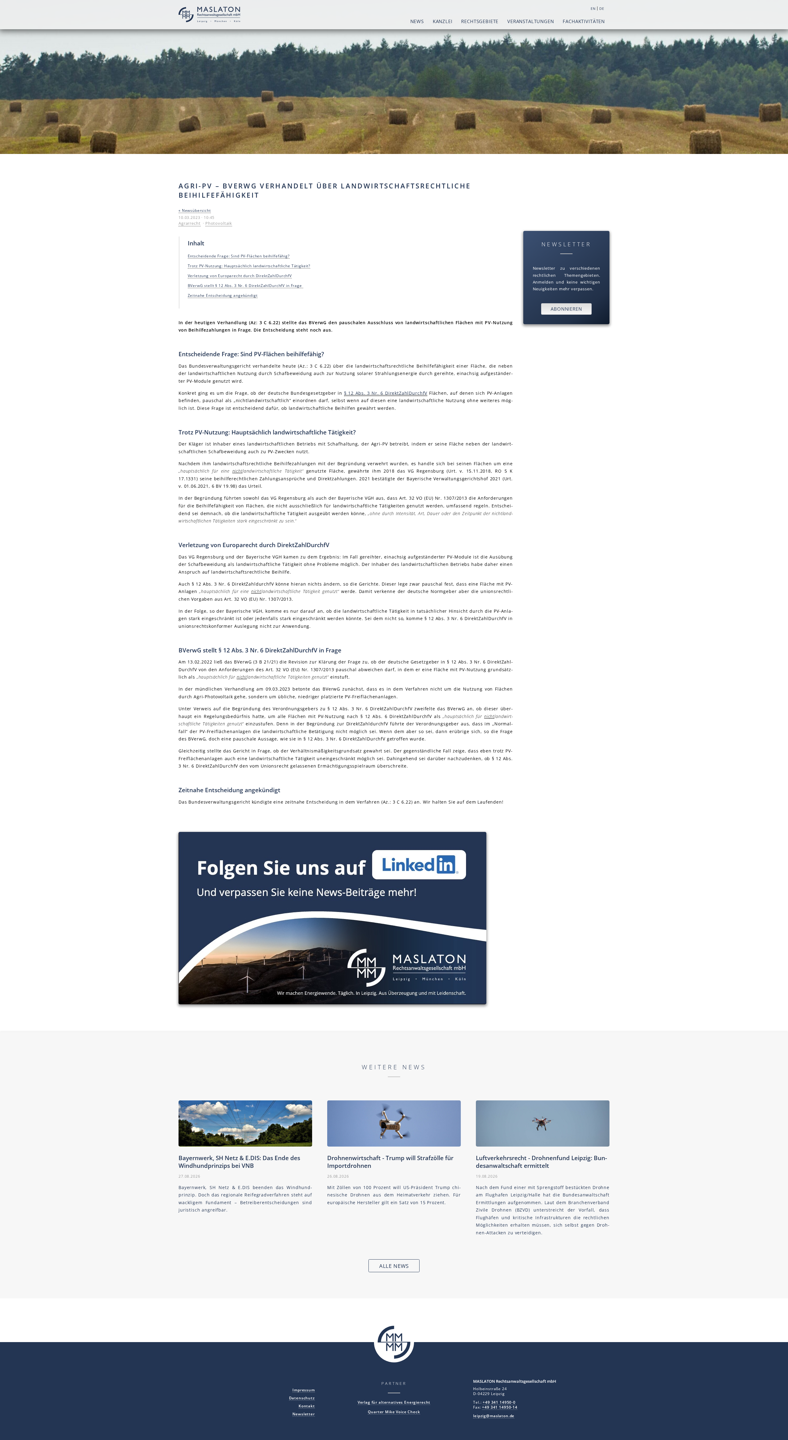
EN (593, 8)
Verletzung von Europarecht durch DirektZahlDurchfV (240, 275)
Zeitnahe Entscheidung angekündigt (223, 295)
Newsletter (303, 1413)
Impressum (303, 1389)
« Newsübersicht (195, 210)
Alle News (394, 1265)
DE (601, 8)
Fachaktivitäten (584, 21)
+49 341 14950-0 (499, 1402)
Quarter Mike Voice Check (394, 1411)
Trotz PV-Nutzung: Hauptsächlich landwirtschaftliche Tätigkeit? (249, 265)
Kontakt (307, 1405)
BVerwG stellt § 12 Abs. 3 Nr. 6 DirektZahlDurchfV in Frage (245, 285)
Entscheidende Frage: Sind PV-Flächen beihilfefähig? (239, 255)
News (417, 21)
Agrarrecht (190, 223)
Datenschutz (302, 1397)
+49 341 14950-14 (499, 1407)
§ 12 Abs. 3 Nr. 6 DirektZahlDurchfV (386, 393)
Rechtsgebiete (479, 21)
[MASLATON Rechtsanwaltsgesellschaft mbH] (209, 15)
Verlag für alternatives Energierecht (394, 1402)
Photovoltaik (218, 223)
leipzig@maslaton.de (493, 1415)
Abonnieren (566, 309)
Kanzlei (442, 21)
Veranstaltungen (530, 21)
